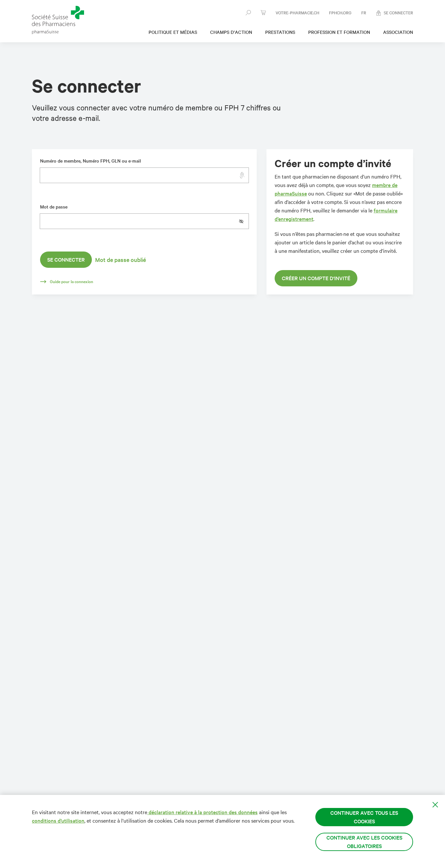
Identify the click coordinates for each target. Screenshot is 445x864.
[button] (244, 221)
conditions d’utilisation (58, 820)
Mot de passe (53, 207)
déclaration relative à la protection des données (202, 812)
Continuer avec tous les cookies (364, 817)
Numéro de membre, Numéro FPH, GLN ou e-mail (90, 161)
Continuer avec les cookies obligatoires (364, 841)
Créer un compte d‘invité (316, 278)
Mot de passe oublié (120, 260)
